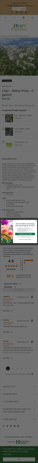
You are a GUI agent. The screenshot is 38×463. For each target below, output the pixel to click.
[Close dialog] (36, 221)
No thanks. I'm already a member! (25, 239)
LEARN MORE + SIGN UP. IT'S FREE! (25, 234)
